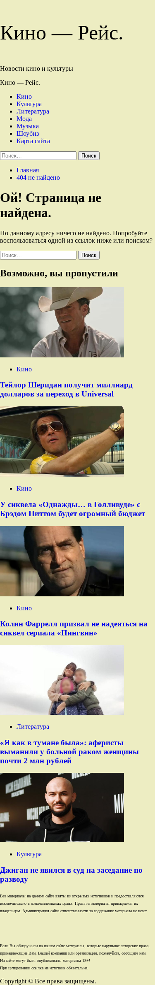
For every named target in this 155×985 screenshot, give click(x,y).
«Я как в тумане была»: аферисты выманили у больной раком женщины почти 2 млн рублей (69, 751)
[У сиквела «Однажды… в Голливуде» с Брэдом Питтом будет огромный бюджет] (62, 474)
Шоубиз (28, 133)
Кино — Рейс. (62, 32)
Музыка (28, 126)
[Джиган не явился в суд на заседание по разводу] (62, 840)
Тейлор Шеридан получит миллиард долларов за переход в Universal (66, 389)
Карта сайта (33, 140)
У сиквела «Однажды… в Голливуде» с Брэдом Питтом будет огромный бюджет (72, 509)
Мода (24, 118)
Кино (24, 96)
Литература (33, 111)
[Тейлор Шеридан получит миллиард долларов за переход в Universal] (62, 355)
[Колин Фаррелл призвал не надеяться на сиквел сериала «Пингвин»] (62, 594)
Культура (29, 103)
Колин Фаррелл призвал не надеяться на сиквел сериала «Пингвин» (74, 628)
